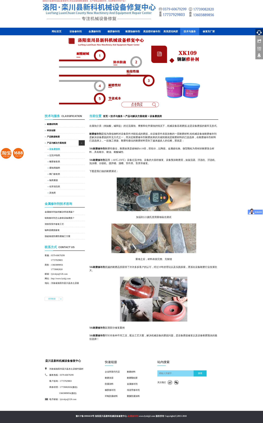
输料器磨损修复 (52, 230)
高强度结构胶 (170, 31)
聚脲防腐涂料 (133, 396)
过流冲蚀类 (54, 155)
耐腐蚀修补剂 (132, 31)
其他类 (52, 193)
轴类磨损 (53, 180)
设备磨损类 (156, 116)
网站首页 (56, 31)
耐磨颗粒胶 (132, 378)
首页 (105, 116)
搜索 (200, 373)
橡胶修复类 (54, 161)
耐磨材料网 (52, 124)
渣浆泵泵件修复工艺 (54, 224)
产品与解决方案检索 (136, 116)
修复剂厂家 (209, 31)
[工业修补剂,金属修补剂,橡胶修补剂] (131, 71)
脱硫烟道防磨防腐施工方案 (57, 236)
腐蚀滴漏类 (54, 168)
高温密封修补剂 (151, 31)
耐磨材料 (131, 372)
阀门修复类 (54, 174)
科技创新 (51, 130)
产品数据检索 (53, 137)
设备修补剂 (76, 31)
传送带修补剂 (133, 390)
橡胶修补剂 (114, 31)
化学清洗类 (54, 186)
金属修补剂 (95, 31)
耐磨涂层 (109, 378)
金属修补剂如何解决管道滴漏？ (60, 212)
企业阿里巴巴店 (112, 372)
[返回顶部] (259, 57)
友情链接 (51, 299)
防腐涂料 (109, 384)
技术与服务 (190, 31)
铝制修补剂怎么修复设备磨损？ (60, 218)
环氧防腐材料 (111, 396)
